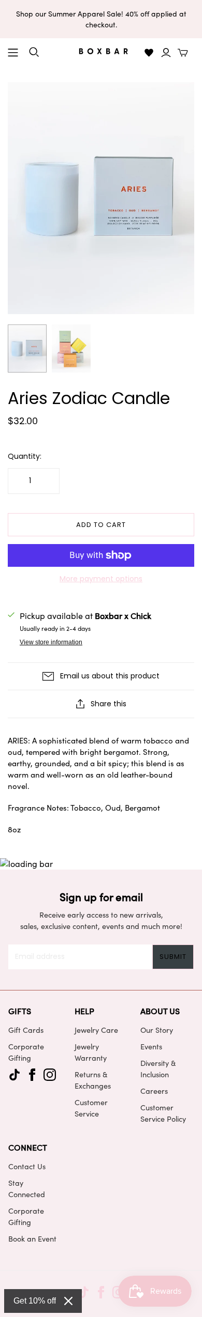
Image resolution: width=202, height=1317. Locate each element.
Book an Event (32, 1238)
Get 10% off (34, 1300)
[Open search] (34, 52)
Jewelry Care (96, 1030)
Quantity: (24, 456)
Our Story (156, 1030)
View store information (51, 642)
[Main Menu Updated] (13, 52)
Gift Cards (26, 1030)
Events (151, 1046)
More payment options (101, 579)
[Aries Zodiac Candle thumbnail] (27, 348)
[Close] (68, 1301)
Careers (154, 1091)
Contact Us (27, 1166)
